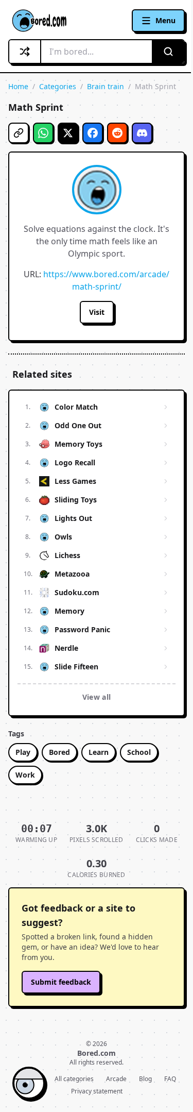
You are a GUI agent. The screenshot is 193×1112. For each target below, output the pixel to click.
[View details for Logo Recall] (165, 462)
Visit (96, 312)
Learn (99, 752)
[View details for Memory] (165, 611)
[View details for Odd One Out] (165, 425)
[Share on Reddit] (117, 133)
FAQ (170, 1079)
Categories (57, 86)
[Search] (168, 51)
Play (22, 752)
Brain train (105, 86)
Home (18, 86)
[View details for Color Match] (165, 407)
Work (25, 775)
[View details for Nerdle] (165, 648)
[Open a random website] (25, 51)
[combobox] (96, 51)
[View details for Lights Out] (165, 518)
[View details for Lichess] (165, 555)
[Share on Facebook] (92, 133)
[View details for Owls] (165, 537)
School (139, 752)
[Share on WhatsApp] (43, 133)
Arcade (116, 1079)
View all (96, 697)
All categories (74, 1079)
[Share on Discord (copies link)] (142, 133)
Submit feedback (61, 982)
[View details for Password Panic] (165, 629)
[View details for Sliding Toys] (165, 500)
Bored (59, 752)
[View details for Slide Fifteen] (165, 666)
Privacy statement (96, 1091)
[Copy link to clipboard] (18, 133)
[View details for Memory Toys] (165, 444)
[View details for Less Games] (165, 481)
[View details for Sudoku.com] (165, 592)
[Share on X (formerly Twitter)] (68, 133)
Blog (145, 1079)
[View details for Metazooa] (165, 574)
